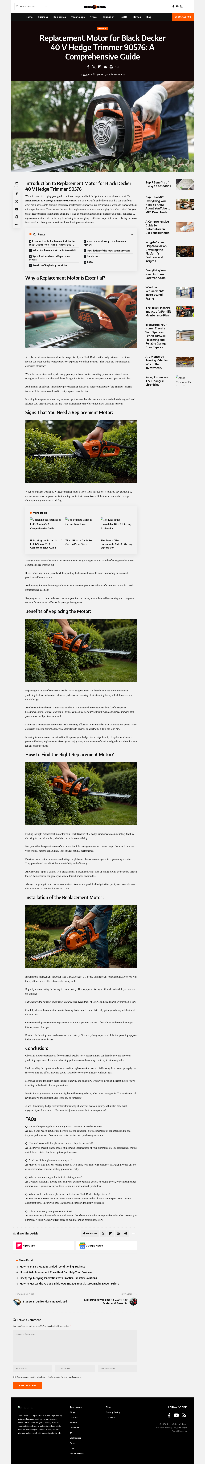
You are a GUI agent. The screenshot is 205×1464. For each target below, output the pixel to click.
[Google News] (82, 1245)
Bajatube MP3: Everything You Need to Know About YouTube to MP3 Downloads (157, 204)
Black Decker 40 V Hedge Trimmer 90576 (48, 200)
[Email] (105, 66)
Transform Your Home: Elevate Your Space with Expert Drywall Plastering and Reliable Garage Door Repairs (156, 336)
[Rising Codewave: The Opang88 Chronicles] (185, 380)
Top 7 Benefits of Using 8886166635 (158, 184)
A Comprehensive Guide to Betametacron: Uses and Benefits (157, 227)
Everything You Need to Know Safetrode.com (155, 274)
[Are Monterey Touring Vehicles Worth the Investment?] (185, 362)
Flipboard (28, 1245)
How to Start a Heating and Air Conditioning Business (52, 1266)
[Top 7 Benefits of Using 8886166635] (185, 184)
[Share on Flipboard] (99, 66)
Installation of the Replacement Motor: (108, 250)
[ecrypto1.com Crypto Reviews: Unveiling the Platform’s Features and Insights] (185, 251)
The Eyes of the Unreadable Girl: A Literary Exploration (116, 544)
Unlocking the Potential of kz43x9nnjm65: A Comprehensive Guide (45, 544)
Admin (86, 74)
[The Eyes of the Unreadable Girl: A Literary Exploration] (117, 527)
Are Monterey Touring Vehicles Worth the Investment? (156, 361)
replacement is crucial (85, 1068)
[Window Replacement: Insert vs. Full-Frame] (185, 292)
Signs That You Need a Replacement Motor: (50, 258)
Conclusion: (93, 256)
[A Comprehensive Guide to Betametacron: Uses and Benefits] (185, 227)
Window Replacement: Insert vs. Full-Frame (155, 292)
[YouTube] (177, 6)
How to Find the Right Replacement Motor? (105, 243)
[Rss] (181, 6)
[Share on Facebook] (88, 66)
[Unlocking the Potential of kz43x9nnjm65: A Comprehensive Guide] (46, 527)
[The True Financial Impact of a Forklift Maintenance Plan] (185, 311)
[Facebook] (173, 6)
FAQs (90, 262)
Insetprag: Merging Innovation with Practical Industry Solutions (58, 1278)
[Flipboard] (19, 1245)
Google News (94, 1245)
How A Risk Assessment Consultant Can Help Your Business (56, 1272)
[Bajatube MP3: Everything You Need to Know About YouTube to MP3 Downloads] (185, 204)
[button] (111, 66)
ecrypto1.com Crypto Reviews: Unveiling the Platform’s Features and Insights (156, 251)
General (102, 28)
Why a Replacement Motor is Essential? (54, 250)
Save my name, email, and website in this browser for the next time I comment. (49, 1377)
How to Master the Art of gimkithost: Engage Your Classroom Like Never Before (69, 1283)
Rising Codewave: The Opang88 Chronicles (157, 380)
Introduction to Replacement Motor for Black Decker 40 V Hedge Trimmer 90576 (52, 243)
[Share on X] (94, 66)
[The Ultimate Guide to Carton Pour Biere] (81, 527)
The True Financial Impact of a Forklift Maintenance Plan (158, 311)
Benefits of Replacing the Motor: (50, 265)
